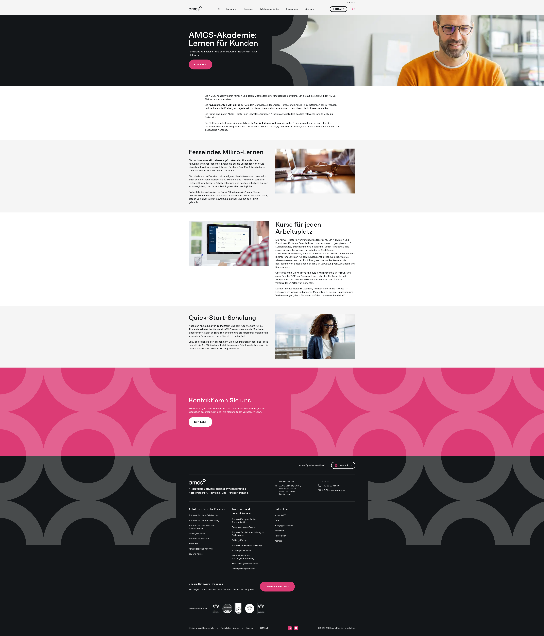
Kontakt (338, 9)
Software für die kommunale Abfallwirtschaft (202, 527)
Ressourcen (292, 9)
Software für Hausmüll (199, 538)
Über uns (309, 9)
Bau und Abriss (196, 554)
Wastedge (193, 543)
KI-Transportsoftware (241, 550)
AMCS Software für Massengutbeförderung (243, 557)
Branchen (248, 9)
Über (277, 520)
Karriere (278, 541)
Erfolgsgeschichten (269, 9)
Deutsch (351, 2)
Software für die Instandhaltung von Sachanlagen (248, 533)
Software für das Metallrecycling (204, 520)
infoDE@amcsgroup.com (333, 490)
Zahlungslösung (239, 540)
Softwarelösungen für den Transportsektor (244, 520)
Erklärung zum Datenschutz (201, 628)
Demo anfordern (277, 586)
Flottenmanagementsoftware (245, 563)
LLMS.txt (264, 628)
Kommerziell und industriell (201, 549)
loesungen (231, 9)
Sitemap (249, 628)
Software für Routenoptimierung (247, 545)
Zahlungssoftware (197, 533)
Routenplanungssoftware (243, 568)
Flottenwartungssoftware (243, 527)
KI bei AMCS (280, 515)
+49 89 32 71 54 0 (331, 485)
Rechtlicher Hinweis (230, 628)
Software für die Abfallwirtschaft (204, 515)
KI (219, 9)
